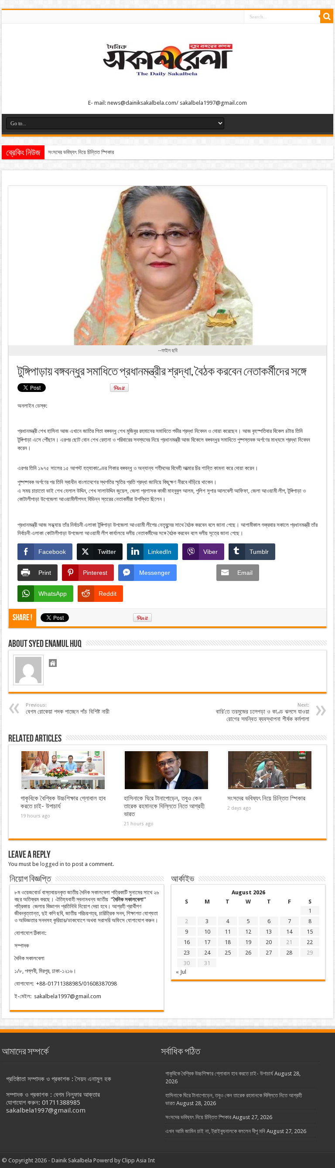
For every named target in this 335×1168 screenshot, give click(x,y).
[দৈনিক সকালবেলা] (167, 79)
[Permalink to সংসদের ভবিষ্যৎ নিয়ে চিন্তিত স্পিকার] (269, 770)
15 (310, 931)
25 (228, 952)
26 (248, 952)
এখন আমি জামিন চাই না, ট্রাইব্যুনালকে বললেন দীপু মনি (215, 1131)
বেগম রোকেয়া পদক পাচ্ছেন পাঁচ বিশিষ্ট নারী (67, 708)
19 (248, 942)
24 (207, 952)
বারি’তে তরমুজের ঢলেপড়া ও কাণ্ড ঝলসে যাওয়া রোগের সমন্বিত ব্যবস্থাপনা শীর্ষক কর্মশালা (262, 712)
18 (228, 942)
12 (248, 931)
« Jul (181, 972)
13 (269, 931)
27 (269, 952)
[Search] (326, 16)
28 (289, 952)
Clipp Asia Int (138, 1160)
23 (187, 952)
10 (207, 931)
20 (269, 942)
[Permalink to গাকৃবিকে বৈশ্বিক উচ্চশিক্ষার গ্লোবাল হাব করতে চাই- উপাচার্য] (63, 770)
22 (310, 942)
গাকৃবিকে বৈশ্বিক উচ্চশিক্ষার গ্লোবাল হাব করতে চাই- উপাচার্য (219, 1073)
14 (289, 931)
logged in (52, 864)
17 (207, 942)
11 (228, 931)
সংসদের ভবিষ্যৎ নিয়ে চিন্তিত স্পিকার (81, 152)
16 (187, 942)
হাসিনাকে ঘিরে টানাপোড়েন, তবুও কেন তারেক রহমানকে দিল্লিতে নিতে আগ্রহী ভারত (164, 806)
